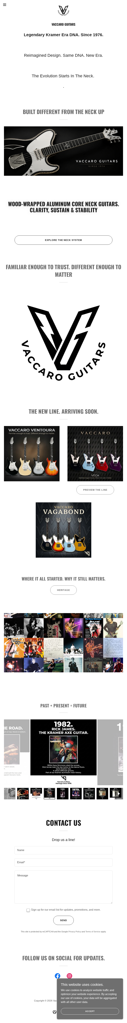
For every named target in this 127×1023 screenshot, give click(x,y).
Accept (89, 1011)
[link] (63, 4)
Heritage (63, 590)
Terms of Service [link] (92, 932)
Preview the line (95, 490)
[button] (10, 4)
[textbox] (63, 850)
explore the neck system (63, 240)
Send (63, 920)
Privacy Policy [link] (74, 932)
